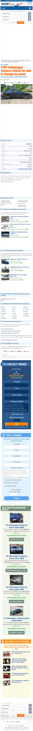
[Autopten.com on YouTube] (19, 726)
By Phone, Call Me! (10, 486)
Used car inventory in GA (7, 329)
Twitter (20, 82)
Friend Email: (16, 462)
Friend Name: (16, 456)
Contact (26, 727)
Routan (26, 307)
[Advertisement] (16, 41)
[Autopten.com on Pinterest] (12, 726)
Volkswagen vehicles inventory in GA (9, 333)
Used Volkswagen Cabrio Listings (16, 597)
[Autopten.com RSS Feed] (23, 726)
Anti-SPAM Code (16, 490)
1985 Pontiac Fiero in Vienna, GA (20, 267)
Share (31, 2)
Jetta (14, 313)
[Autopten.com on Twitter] (16, 726)
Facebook (8, 82)
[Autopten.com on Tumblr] (21, 726)
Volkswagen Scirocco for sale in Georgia (10, 331)
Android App (7, 727)
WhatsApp (15, 82)
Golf (14, 309)
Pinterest (27, 82)
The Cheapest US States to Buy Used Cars (20, 681)
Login (30, 3)
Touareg (26, 313)
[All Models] (16, 16)
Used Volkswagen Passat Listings (16, 535)
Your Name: (16, 444)
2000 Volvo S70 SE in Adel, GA (19, 259)
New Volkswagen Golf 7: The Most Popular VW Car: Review (19, 667)
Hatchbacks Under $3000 (25, 169)
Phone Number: (16, 395)
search (20, 22)
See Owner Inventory (17, 378)
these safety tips (13, 427)
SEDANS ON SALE (16, 539)
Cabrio (3, 311)
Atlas (3, 307)
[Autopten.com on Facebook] (10, 726)
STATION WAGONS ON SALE (16, 570)
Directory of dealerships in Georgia (9, 340)
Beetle (3, 309)
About (16, 727)
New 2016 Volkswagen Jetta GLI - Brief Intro (20, 652)
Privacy (22, 727)
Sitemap (12, 727)
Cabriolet (4, 313)
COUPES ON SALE (16, 601)
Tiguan (26, 311)
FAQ (19, 727)
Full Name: (16, 382)
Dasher (4, 318)
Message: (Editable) (16, 401)
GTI (14, 311)
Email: (16, 388)
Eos (14, 307)
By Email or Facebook (11, 482)
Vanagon (27, 315)
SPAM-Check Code (16, 414)
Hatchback (28, 144)
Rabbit (14, 318)
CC (3, 315)
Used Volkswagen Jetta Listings (16, 628)
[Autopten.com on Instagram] (14, 726)
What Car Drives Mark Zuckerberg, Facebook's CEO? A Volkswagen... (19, 660)
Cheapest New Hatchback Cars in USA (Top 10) (19, 674)
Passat (15, 315)
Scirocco (27, 309)
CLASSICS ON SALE (16, 632)
